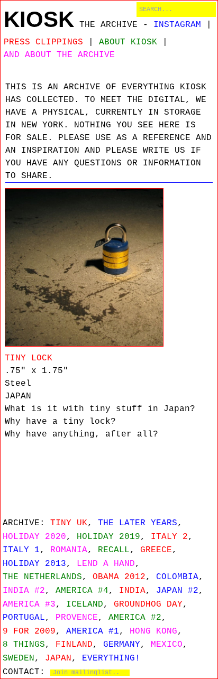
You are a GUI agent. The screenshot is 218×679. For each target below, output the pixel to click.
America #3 (29, 604)
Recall (114, 550)
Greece (156, 550)
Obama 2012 (119, 577)
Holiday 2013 (34, 564)
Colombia (177, 577)
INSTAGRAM (177, 25)
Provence (77, 617)
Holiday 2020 (34, 537)
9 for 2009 (29, 631)
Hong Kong (153, 631)
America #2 (134, 617)
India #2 (24, 591)
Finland (74, 644)
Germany (121, 644)
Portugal (24, 617)
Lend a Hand (106, 564)
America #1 (92, 631)
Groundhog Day (148, 604)
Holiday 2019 (108, 537)
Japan (58, 658)
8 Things (24, 644)
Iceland (84, 604)
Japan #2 (177, 591)
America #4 (82, 591)
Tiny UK (68, 523)
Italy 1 (21, 550)
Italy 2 (169, 537)
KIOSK (39, 19)
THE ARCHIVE (108, 25)
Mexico (167, 644)
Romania (68, 550)
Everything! (111, 658)
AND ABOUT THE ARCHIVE (59, 55)
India (132, 591)
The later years (137, 523)
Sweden (18, 658)
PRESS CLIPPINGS (43, 42)
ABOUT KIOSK (128, 42)
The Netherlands (42, 577)
